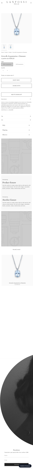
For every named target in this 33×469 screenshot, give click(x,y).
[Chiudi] (30, 360)
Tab (2, 116)
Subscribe (16, 464)
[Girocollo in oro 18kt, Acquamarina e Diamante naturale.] (11, 47)
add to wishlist (16, 94)
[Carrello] (31, 3)
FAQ (3, 125)
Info (2, 120)
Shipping (4, 130)
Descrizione (4, 99)
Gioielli (6, 52)
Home (2, 52)
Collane (10, 52)
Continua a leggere (7, 109)
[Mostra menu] (1, 3)
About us (4, 135)
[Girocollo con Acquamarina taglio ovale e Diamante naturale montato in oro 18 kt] (4, 47)
